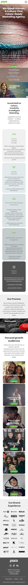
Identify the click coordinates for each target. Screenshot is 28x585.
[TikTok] (14, 565)
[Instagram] (10, 565)
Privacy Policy (8, 578)
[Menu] (26, 2)
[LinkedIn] (17, 565)
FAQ (21, 578)
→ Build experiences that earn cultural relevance (14, 224)
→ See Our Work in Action (14, 288)
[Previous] (1, 90)
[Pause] (27, 97)
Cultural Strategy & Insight (14, 141)
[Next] (26, 90)
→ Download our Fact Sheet (14, 284)
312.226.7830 (14, 574)
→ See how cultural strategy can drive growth (14, 158)
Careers (16, 578)
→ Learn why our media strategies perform (14, 257)
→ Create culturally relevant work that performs (14, 189)
